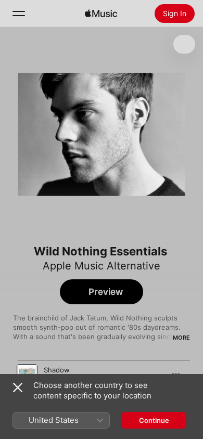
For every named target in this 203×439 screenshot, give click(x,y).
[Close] (17, 387)
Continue (154, 420)
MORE (181, 337)
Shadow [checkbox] (57, 370)
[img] (101, 13)
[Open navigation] (18, 13)
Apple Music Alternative (101, 266)
